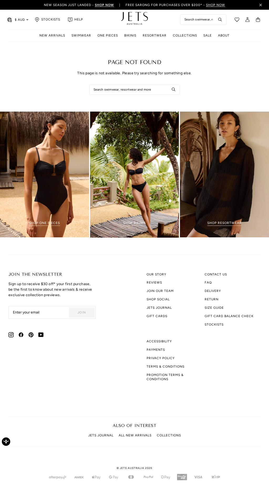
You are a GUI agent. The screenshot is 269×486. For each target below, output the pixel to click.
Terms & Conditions (165, 366)
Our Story (156, 274)
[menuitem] (52, 35)
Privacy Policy (161, 358)
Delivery (213, 291)
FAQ (208, 282)
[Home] (134, 19)
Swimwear (81, 35)
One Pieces (107, 35)
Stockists (214, 324)
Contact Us (216, 274)
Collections (185, 35)
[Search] (220, 19)
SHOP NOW (215, 5)
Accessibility (159, 341)
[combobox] (203, 19)
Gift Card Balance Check (229, 316)
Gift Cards (157, 316)
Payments (156, 350)
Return (212, 299)
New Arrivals (52, 35)
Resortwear (155, 35)
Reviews (154, 282)
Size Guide (214, 308)
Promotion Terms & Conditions (165, 377)
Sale (207, 35)
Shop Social (158, 299)
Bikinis (130, 35)
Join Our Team (160, 291)
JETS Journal (159, 308)
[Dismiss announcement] (260, 5)
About (224, 35)
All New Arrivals (135, 435)
